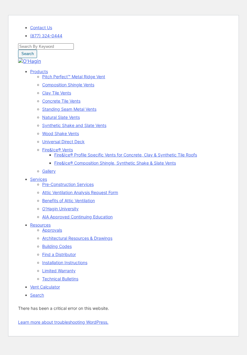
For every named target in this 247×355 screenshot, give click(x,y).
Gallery (49, 171)
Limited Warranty (59, 270)
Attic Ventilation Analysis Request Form (80, 192)
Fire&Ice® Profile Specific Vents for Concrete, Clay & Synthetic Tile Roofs (125, 154)
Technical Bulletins (60, 278)
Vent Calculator (45, 286)
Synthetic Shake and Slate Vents (74, 125)
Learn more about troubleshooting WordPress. (63, 322)
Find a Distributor (59, 254)
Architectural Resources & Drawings (77, 238)
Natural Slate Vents (61, 117)
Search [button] (27, 53)
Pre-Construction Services (68, 184)
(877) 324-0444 (46, 35)
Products (39, 71)
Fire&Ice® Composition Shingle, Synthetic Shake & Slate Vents (115, 162)
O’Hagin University (60, 208)
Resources (40, 224)
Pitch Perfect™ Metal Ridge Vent (73, 76)
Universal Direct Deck (63, 141)
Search (37, 295)
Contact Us (41, 27)
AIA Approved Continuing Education (77, 216)
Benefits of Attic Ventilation (68, 200)
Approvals (52, 230)
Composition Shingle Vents (68, 84)
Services (38, 179)
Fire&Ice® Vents (57, 149)
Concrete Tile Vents (61, 100)
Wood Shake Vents (60, 133)
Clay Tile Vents (56, 92)
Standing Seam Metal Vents (69, 109)
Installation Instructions (64, 262)
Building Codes (57, 246)
